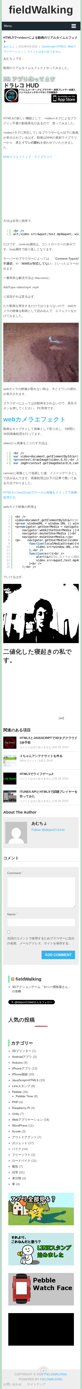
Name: (12, 914)
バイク (16, 1149)
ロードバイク (21, 1160)
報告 (15, 1166)
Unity (15, 1113)
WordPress (19, 1125)
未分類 (16, 1178)
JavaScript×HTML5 (53, 46)
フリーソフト (21, 1154)
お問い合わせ (12, 1384)
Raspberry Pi (21, 1108)
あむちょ (9, 46)
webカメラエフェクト (34, 419)
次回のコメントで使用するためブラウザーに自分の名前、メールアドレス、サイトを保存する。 (41, 941)
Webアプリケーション (27, 1119)
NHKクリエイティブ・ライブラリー (27, 157)
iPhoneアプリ (21, 1068)
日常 (15, 1172)
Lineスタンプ (21, 1086)
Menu (8, 26)
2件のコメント (28, 760)
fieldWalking (41, 10)
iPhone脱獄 (20, 1074)
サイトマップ (36, 1384)
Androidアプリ (22, 1056)
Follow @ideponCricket (48, 830)
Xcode (16, 1131)
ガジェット (19, 1143)
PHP (15, 1102)
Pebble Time (24, 1096)
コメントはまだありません (44, 51)
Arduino (17, 1062)
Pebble (17, 1092)
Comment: (15, 873)
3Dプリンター (21, 1051)
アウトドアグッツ (24, 1137)
